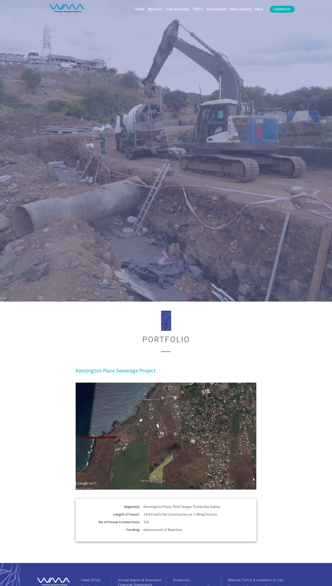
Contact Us (281, 9)
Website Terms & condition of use (255, 580)
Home (140, 9)
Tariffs (197, 9)
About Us (155, 9)
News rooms (240, 9)
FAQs (259, 9)
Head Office (91, 580)
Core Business (177, 9)
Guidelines (181, 580)
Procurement (216, 9)
